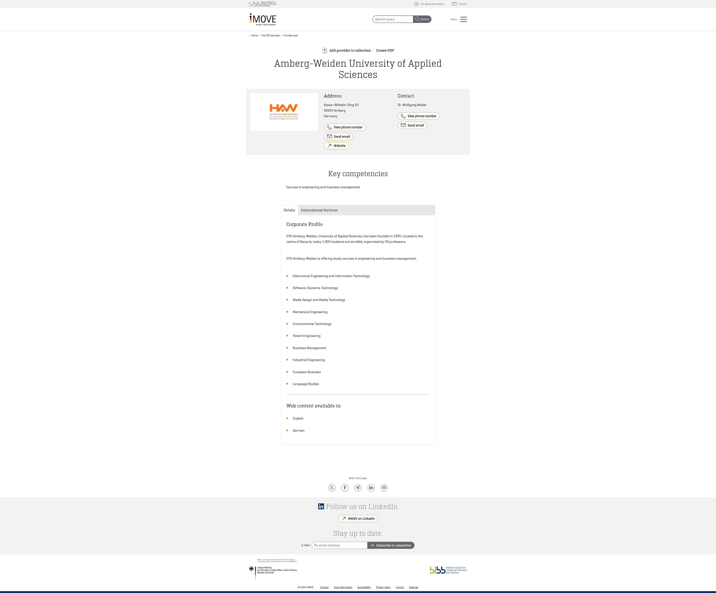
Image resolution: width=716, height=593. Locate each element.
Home (254, 35)
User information (343, 587)
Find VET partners (270, 35)
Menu (453, 19)
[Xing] (358, 488)
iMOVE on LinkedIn (361, 518)
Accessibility (364, 587)
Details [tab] (289, 210)
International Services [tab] (319, 210)
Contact (324, 587)
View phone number (348, 127)
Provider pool (291, 35)
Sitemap (413, 587)
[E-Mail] (384, 488)
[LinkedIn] (371, 488)
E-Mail (306, 545)
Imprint (400, 587)
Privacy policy (383, 587)
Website (340, 145)
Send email (342, 136)
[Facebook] (345, 488)
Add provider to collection (350, 50)
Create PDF (385, 50)
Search (425, 19)
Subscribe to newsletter (393, 545)
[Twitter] (332, 488)
